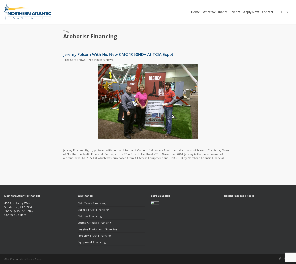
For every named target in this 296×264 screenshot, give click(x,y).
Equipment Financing (92, 242)
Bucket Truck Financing (93, 210)
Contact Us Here (15, 215)
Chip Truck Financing (92, 203)
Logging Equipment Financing (97, 229)
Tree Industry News (100, 60)
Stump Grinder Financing (94, 223)
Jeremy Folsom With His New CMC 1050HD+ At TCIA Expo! (118, 54)
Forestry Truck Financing (94, 235)
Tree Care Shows (74, 60)
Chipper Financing (90, 216)
